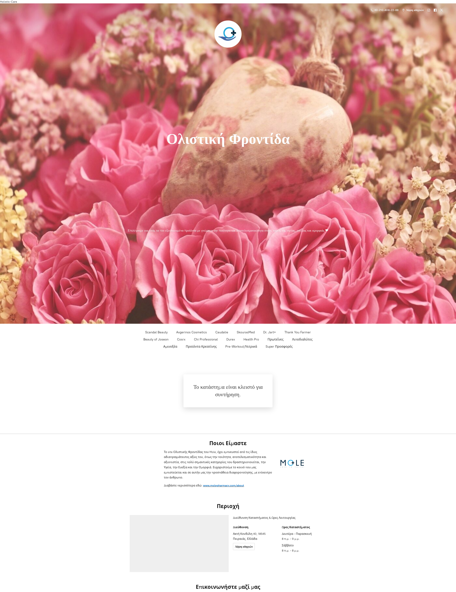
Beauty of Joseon (156, 339)
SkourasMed (246, 332)
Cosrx (181, 339)
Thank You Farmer (297, 332)
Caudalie (221, 332)
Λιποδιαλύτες (302, 339)
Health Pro (251, 339)
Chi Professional (206, 339)
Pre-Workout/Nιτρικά (241, 346)
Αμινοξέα (170, 346)
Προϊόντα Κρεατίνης (201, 346)
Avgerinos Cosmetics (191, 332)
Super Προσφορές (279, 346)
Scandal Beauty (156, 332)
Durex (230, 339)
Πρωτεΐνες (276, 339)
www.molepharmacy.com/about (223, 485)
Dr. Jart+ (269, 332)
